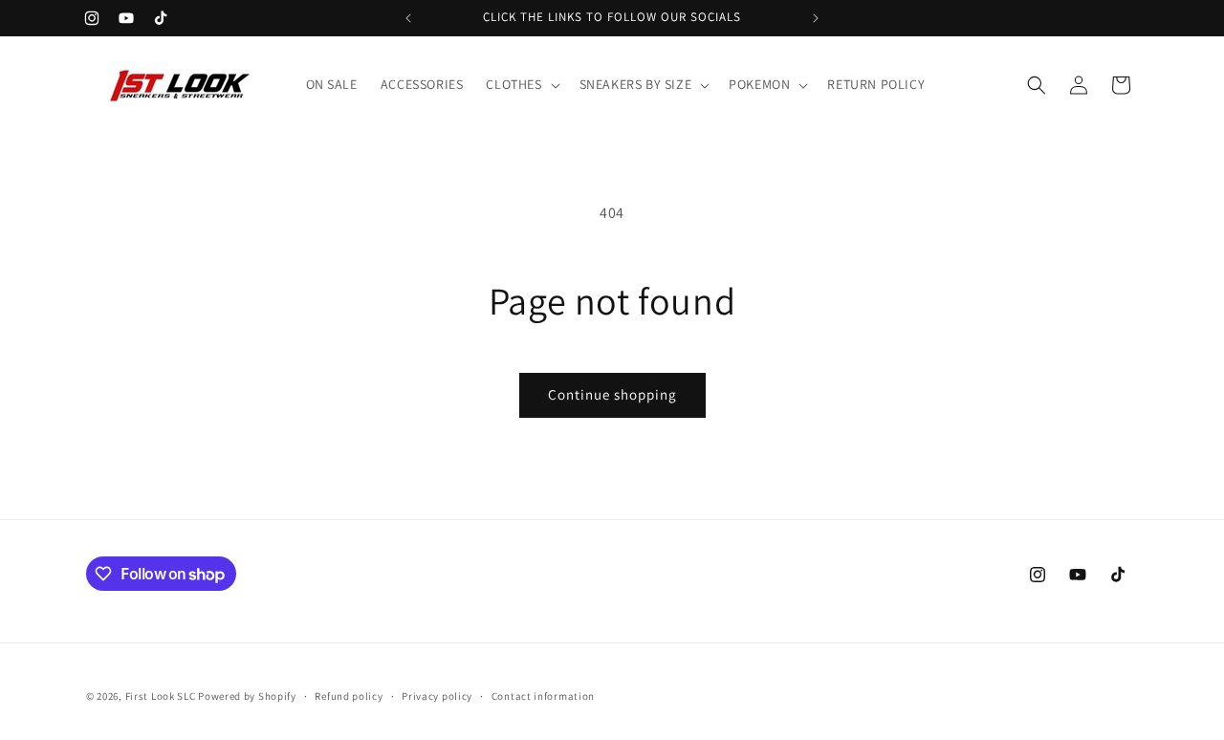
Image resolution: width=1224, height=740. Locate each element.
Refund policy (348, 696)
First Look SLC (160, 696)
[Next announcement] (816, 18)
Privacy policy (437, 696)
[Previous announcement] (408, 18)
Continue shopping (612, 394)
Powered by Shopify (247, 696)
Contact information (543, 696)
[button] (520, 84)
